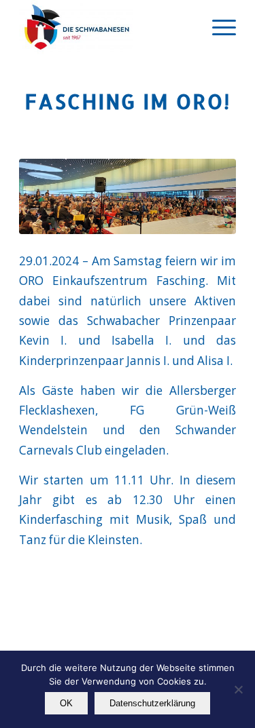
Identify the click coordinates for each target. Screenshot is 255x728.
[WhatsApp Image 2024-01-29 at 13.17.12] (127, 196)
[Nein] (238, 689)
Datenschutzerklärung (152, 703)
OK (66, 703)
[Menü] (217, 27)
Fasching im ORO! (127, 101)
